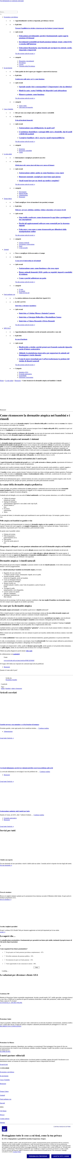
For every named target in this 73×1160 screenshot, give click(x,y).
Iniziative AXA (23, 372)
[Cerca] (1, 14)
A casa (21, 289)
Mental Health (23, 193)
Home (2, 380)
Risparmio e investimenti (26, 61)
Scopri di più (4, 1064)
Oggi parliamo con (9, 294)
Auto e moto (23, 105)
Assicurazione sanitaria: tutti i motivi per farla (15, 811)
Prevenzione (22, 192)
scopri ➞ (2, 932)
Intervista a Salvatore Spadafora (25, 305)
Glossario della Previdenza (27, 66)
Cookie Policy (17, 1152)
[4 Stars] (10, 672)
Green (21, 152)
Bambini (8, 688)
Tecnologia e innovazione (26, 244)
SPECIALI (7, 328)
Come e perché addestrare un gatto (32, 278)
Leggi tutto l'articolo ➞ (7, 738)
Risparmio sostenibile (25, 150)
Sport (20, 246)
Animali (6, 249)
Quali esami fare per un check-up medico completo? (39, 181)
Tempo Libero (4, 1091)
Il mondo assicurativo (25, 374)
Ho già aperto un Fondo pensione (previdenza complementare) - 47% (24, 952)
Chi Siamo (3, 1111)
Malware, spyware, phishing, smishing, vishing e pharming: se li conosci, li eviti (40, 210)
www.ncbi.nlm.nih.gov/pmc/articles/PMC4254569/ (19, 660)
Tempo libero (8, 198)
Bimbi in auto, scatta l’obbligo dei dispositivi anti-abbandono (43, 91)
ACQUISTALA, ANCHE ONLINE (11, 1002)
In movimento (8, 68)
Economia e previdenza (11, 17)
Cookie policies (4, 1118)
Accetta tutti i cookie (61, 1156)
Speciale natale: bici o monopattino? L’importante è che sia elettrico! (45, 87)
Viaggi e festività (24, 242)
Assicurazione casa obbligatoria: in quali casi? (37, 128)
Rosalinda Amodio (11, 680)
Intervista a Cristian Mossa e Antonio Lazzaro (37, 313)
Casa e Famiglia (5, 1080)
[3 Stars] (7, 672)
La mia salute (8, 154)
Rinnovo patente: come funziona (31, 94)
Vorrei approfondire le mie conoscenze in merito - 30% (21, 963)
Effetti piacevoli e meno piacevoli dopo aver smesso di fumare (34, 165)
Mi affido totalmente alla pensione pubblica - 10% (19, 956)
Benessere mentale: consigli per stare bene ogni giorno (40, 177)
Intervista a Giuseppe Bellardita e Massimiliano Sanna (40, 317)
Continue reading (43, 728)
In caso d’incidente (21, 339)
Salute (3, 688)
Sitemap (2, 1122)
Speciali (2, 1103)
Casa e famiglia (8, 109)
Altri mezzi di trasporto (26, 107)
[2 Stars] (4, 672)
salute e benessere (16, 688)
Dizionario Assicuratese (26, 377)
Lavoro (21, 64)
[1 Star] (1, 672)
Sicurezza (22, 149)
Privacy (2, 1115)
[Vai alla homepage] (2, 6)
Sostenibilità (22, 375)
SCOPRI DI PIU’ (5, 1051)
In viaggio (22, 291)
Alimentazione (23, 195)
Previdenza (22, 63)
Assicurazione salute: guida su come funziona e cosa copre (41, 173)
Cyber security (23, 248)
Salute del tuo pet (24, 293)
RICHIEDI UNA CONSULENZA (10, 1026)
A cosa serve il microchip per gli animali (28, 260)
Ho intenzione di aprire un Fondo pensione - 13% (19, 960)
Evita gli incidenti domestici (24, 120)
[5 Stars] (13, 672)
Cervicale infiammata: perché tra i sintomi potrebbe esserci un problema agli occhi (26, 768)
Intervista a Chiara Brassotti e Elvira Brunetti (37, 321)
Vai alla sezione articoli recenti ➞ (25, 53)
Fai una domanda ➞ (6, 865)
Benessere (22, 197)
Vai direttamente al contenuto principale (12, 1)
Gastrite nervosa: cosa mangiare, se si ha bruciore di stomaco (19, 724)
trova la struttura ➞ (5, 899)
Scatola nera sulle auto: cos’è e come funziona (29, 79)
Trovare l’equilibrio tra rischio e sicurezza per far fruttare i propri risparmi (39, 28)
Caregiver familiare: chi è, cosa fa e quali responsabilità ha (41, 138)
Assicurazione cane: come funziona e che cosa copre (39, 268)
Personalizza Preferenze (38, 1156)
